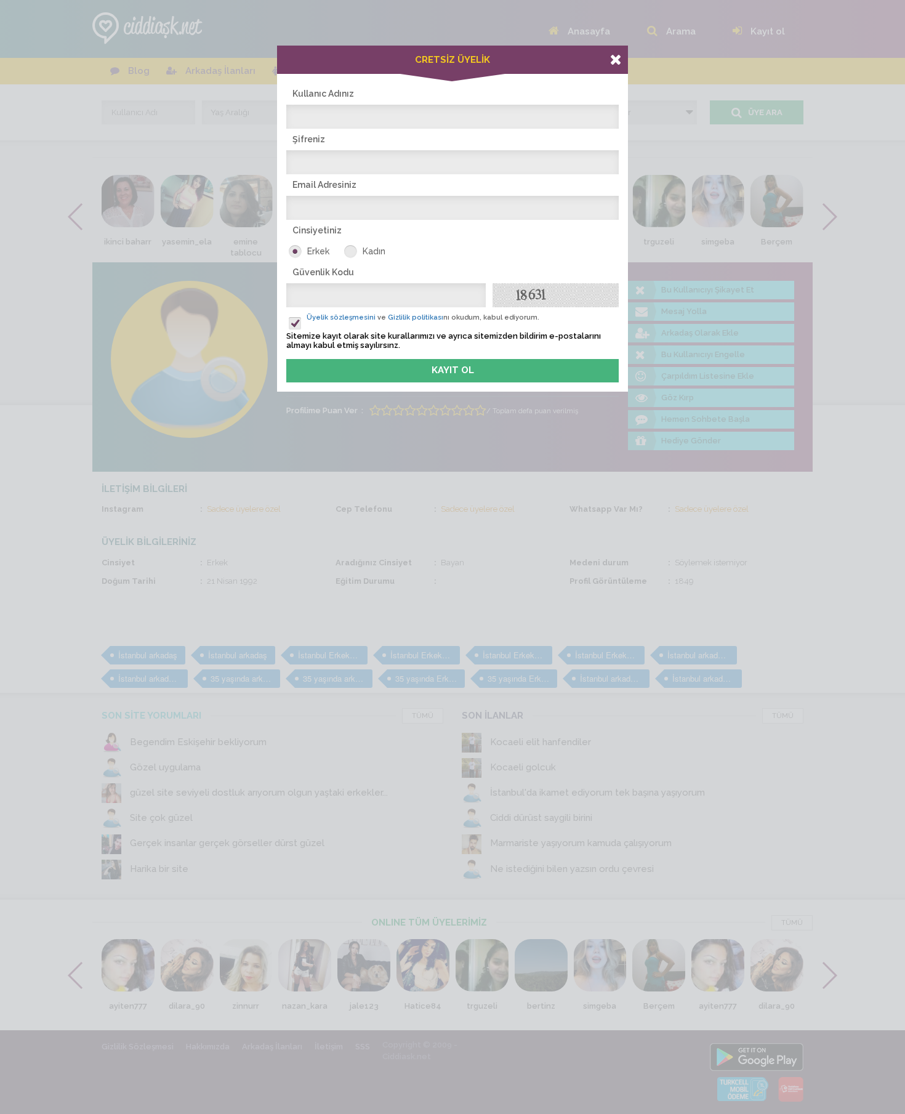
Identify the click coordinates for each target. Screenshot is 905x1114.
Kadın (374, 251)
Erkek (318, 251)
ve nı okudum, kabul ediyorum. (423, 317)
